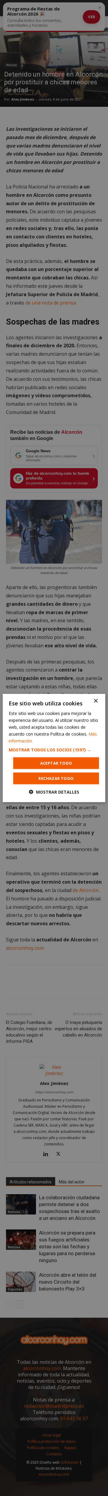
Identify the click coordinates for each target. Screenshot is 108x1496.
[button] (54, 750)
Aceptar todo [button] (56, 763)
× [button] (95, 700)
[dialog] (54, 748)
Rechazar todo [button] (56, 778)
